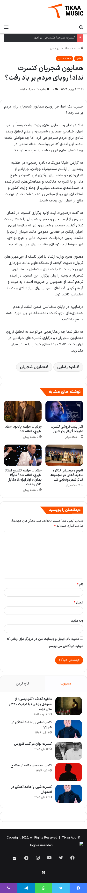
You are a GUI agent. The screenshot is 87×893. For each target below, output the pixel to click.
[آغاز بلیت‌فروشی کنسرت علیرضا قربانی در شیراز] (64, 411)
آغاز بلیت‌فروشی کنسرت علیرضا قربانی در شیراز (67, 429)
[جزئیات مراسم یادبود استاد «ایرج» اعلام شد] (23, 411)
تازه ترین (22, 683)
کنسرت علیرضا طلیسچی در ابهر (54, 37)
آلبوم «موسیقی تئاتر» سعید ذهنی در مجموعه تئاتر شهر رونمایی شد (66, 475)
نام (80, 584)
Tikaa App (69, 837)
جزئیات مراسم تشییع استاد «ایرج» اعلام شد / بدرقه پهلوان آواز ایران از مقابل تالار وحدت (23, 477)
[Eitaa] (43, 872)
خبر (52, 48)
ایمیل (78, 602)
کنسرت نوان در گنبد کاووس (33, 744)
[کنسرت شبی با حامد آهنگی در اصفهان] (68, 794)
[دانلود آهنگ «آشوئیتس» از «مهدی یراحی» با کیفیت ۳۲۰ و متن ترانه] (68, 706)
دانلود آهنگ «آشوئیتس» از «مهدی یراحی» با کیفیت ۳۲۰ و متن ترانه (30, 704)
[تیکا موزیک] (65, 10)
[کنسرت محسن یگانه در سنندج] (68, 772)
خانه (77, 48)
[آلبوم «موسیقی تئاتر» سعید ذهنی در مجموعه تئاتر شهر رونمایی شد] (64, 455)
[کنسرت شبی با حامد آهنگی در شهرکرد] (68, 729)
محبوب (65, 683)
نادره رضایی (67, 367)
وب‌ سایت (77, 620)
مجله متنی (64, 48)
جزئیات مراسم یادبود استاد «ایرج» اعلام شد (23, 429)
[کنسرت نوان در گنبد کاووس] (68, 751)
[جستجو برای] (81, 27)
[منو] (6, 27)
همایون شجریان (33, 367)
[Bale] (14, 858)
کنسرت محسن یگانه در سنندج (31, 765)
